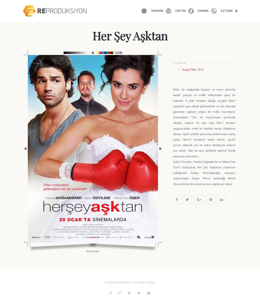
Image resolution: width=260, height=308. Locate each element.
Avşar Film (189, 69)
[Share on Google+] (199, 199)
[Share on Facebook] (177, 199)
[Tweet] (187, 199)
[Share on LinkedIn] (221, 199)
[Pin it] (210, 199)
